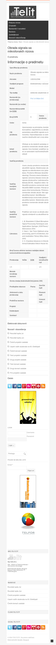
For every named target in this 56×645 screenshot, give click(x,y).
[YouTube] (33, 386)
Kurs (20, 42)
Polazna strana (14, 23)
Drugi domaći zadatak (18, 368)
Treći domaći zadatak (18, 364)
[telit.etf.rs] (22, 17)
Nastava (12, 32)
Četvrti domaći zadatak (18, 351)
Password (30, 436)
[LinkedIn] (19, 386)
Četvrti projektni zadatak (19, 342)
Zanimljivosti (14, 35)
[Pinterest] (38, 386)
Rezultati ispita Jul (17, 333)
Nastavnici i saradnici (17, 29)
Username (30, 432)
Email (10, 465)
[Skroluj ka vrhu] (52, 641)
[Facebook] (14, 386)
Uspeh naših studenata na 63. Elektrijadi (25, 346)
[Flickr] (29, 386)
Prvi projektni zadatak (18, 373)
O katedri (12, 26)
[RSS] (43, 386)
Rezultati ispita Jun (17, 338)
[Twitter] (10, 386)
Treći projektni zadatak (18, 355)
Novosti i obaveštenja (17, 38)
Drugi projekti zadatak (18, 359)
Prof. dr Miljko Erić (37, 99)
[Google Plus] (24, 386)
